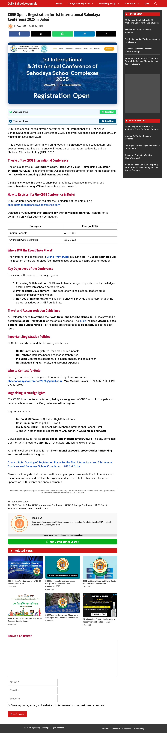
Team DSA (21, 26)
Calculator (130, 3)
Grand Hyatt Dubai (58, 256)
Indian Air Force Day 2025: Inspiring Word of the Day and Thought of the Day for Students (141, 61)
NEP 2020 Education (38, 508)
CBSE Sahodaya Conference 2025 (82, 505)
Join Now (109, 112)
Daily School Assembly (22, 3)
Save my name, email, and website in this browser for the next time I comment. (58, 705)
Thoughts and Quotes (78, 3)
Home (59, 3)
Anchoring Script (107, 3)
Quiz (146, 3)
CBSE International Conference (48, 505)
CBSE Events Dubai (21, 505)
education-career (20, 501)
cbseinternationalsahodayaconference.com (34, 204)
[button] (155, 3)
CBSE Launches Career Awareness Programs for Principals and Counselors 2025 (60, 583)
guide (82, 320)
